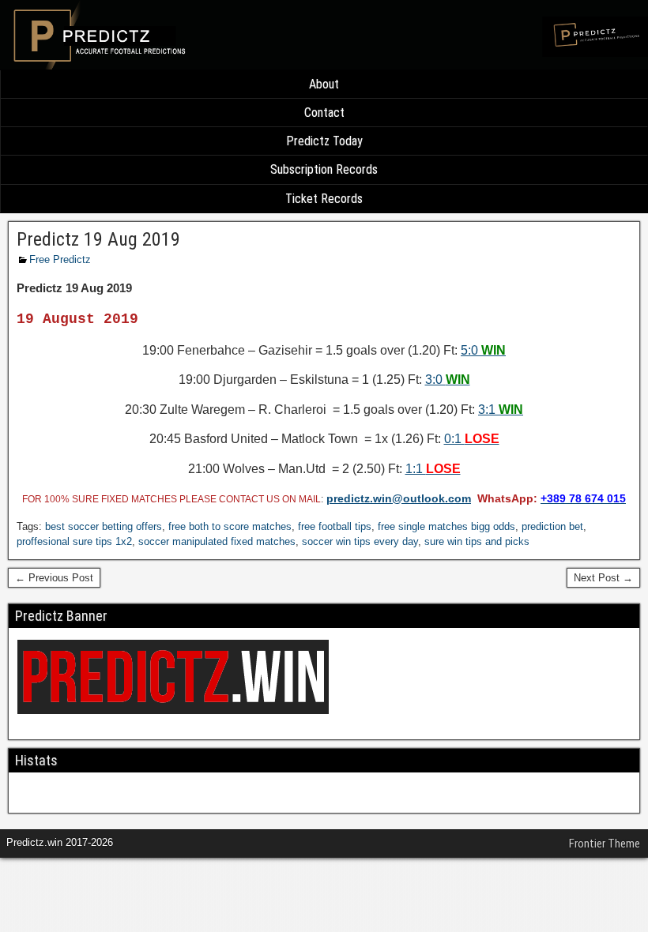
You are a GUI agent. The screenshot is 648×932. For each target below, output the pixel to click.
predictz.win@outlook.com (398, 498)
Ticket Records (324, 198)
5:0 (483, 350)
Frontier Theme (604, 843)
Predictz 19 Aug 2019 (98, 239)
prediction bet (552, 526)
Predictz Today (324, 140)
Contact (324, 112)
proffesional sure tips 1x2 (74, 541)
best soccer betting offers (103, 526)
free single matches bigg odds (446, 526)
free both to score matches (230, 526)
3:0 (447, 379)
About (324, 84)
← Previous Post (54, 578)
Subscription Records (324, 169)
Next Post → (603, 578)
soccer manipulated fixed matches (217, 541)
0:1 (471, 438)
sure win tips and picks (476, 541)
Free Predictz (60, 259)
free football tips (334, 526)
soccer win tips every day (360, 541)
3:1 (500, 409)
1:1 (433, 468)
